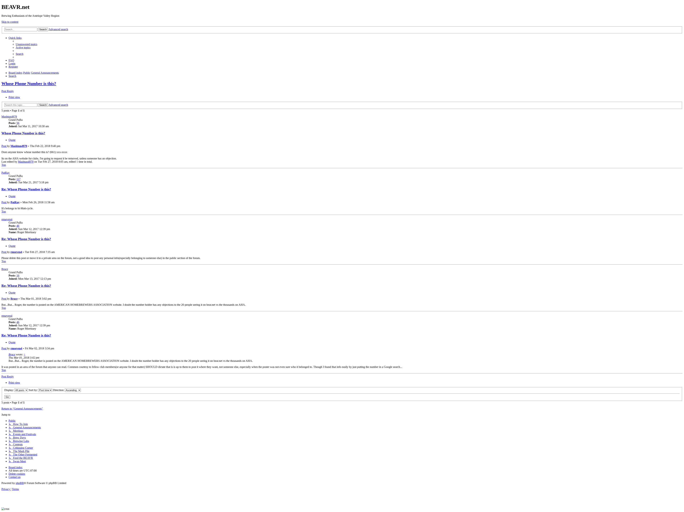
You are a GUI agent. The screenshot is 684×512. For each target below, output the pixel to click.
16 (17, 275)
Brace (4, 269)
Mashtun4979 (9, 116)
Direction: (59, 390)
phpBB (20, 483)
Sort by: (33, 390)
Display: (9, 390)
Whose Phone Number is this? (28, 83)
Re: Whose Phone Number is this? (26, 189)
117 (18, 179)
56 (17, 123)
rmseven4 (6, 219)
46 (17, 225)
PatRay (5, 172)
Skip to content (9, 21)
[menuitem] (26, 44)
